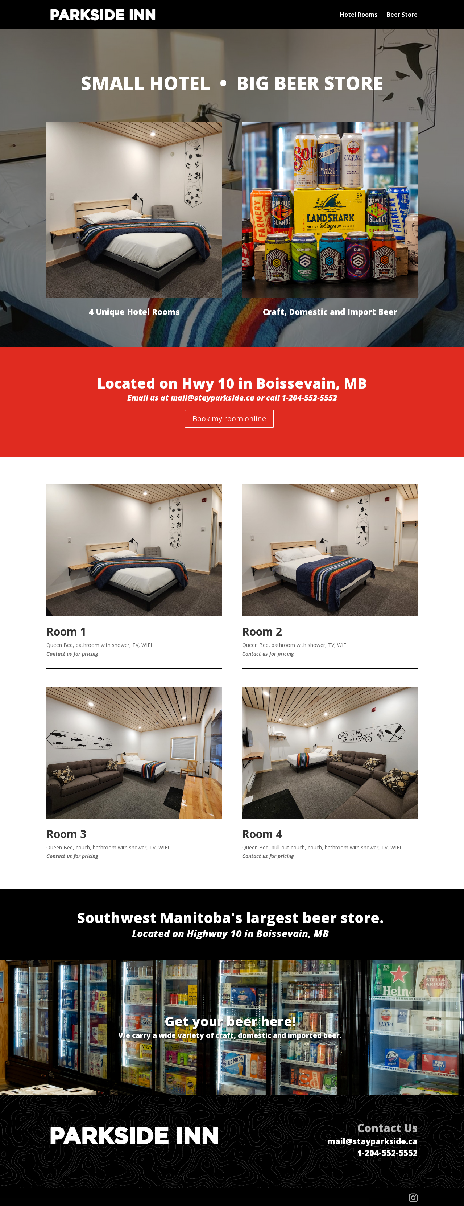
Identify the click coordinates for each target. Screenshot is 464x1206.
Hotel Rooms (358, 15)
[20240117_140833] (134, 816)
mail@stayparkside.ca (372, 1141)
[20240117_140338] (330, 614)
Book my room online (229, 418)
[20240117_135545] (134, 614)
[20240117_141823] (330, 816)
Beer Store (402, 15)
